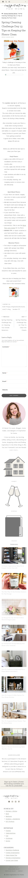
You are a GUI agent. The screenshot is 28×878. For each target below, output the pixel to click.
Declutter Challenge (12, 850)
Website (5, 390)
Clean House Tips (11, 855)
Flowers (8, 830)
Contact (20, 871)
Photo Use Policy (10, 871)
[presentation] (14, 555)
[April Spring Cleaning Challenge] (14, 292)
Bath (7, 814)
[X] (6, 1)
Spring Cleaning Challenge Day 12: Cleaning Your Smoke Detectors (7, 323)
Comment (6, 347)
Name (4, 373)
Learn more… (13, 450)
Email (4, 381)
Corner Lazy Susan (12, 860)
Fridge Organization (13, 852)
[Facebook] (3, 1)
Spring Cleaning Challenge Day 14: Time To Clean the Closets (21, 323)
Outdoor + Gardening (13, 819)
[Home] (2, 13)
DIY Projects (10, 821)
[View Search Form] (25, 2)
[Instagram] (9, 1)
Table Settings (10, 833)
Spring (8, 841)
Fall (7, 836)
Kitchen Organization (13, 858)
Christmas (9, 838)
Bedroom (9, 816)
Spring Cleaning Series (8, 37)
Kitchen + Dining (11, 811)
